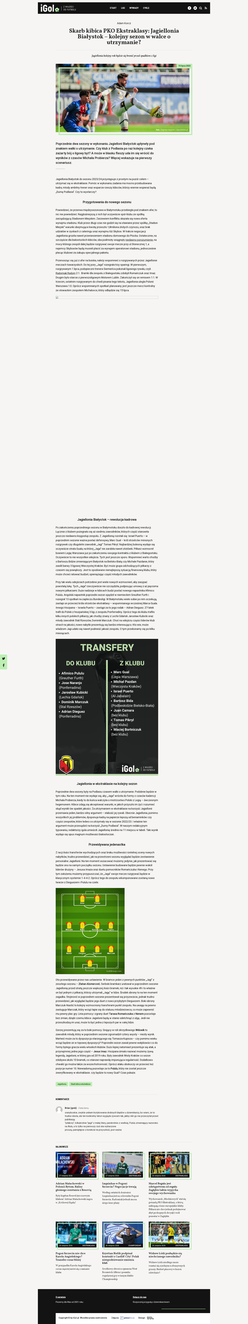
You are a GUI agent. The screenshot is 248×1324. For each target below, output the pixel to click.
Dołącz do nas (139, 1297)
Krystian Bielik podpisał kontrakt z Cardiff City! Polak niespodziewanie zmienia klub (120, 1258)
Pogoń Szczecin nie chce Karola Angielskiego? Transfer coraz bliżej (70, 1257)
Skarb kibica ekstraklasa (80, 1084)
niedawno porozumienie (139, 239)
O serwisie (61, 1297)
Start (113, 8)
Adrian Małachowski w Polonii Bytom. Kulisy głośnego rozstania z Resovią (73, 1187)
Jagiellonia (61, 1084)
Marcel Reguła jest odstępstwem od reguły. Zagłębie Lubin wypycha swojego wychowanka (163, 1188)
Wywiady (133, 8)
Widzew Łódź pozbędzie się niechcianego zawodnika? (165, 1255)
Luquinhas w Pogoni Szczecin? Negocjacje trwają (119, 1185)
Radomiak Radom (65, 273)
